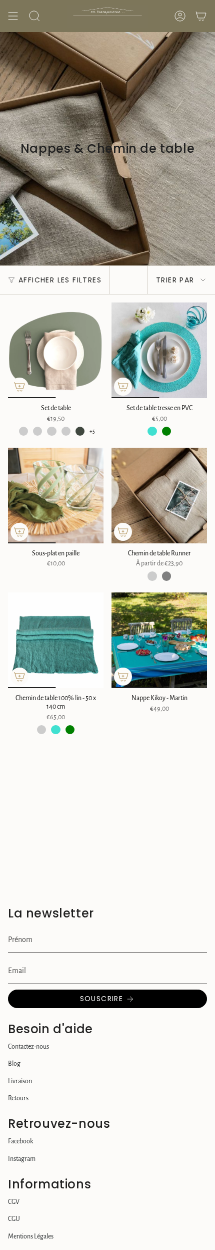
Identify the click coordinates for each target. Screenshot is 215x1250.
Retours (18, 1098)
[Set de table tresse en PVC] (159, 350)
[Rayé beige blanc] (152, 575)
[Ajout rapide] (19, 387)
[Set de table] (56, 350)
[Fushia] (41, 729)
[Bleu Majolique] (23, 431)
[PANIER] (201, 16)
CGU (14, 1218)
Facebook (20, 1141)
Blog (14, 1063)
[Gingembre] (51, 431)
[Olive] (80, 431)
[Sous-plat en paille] (56, 495)
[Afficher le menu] (13, 16)
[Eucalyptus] (37, 431)
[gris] (166, 575)
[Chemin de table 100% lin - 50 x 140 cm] (56, 640)
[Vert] (166, 431)
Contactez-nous (28, 1046)
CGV (14, 1201)
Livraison (20, 1081)
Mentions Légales (31, 1236)
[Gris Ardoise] (66, 431)
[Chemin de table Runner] (159, 495)
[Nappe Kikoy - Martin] (159, 640)
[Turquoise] (152, 431)
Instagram (22, 1158)
